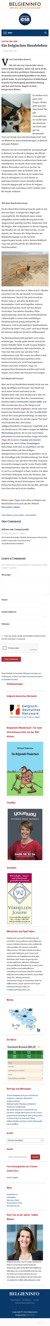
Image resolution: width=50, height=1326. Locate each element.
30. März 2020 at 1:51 (9, 533)
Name (4, 599)
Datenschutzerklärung (24, 1303)
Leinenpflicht (30, 515)
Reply (22, 533)
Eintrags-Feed (13, 1200)
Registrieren (12, 1194)
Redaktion (26, 1300)
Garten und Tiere (9, 41)
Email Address (8, 612)
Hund (16, 515)
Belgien (9, 515)
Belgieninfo (24, 1293)
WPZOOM (30, 1315)
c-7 (45, 1323)
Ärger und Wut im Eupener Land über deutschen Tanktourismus (22, 1098)
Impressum (15, 1300)
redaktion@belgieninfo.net (18, 990)
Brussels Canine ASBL (30, 401)
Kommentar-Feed (14, 1203)
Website (5, 624)
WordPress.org (13, 1206)
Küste (21, 515)
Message (6, 575)
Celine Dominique (29, 443)
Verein (36, 1300)
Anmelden (11, 1197)
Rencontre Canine (10, 507)
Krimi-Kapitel (12, 1177)
